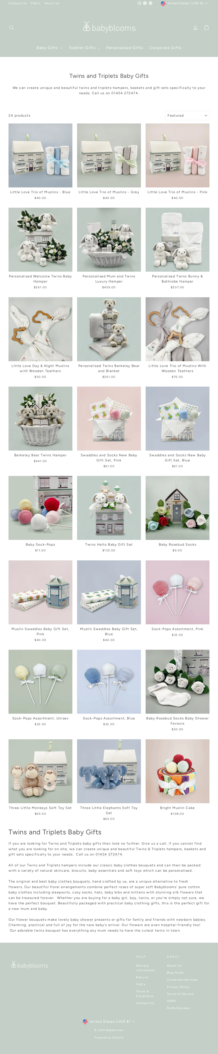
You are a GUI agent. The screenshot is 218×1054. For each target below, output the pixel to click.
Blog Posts (175, 972)
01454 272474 (109, 854)
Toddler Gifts (83, 47)
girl (125, 898)
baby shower (81, 920)
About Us (51, 3)
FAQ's (35, 3)
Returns (142, 977)
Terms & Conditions (145, 994)
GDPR (171, 1001)
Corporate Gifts (165, 47)
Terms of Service (180, 994)
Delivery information (145, 968)
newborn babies (190, 920)
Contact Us (18, 3)
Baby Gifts (48, 47)
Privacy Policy (178, 987)
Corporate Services (182, 979)
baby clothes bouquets (69, 881)
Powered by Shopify (109, 1037)
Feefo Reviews (178, 1008)
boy (133, 898)
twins (144, 898)
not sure (189, 898)
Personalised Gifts (124, 47)
